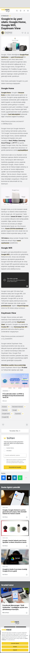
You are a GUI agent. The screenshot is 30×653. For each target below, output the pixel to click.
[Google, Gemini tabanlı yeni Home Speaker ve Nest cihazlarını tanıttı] (15, 528)
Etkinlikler (5, 15)
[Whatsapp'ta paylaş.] (20, 477)
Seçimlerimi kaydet (15, 467)
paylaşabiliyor (23, 150)
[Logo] (5, 10)
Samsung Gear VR (20, 327)
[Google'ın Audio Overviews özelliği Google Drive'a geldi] (15, 557)
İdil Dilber (5, 517)
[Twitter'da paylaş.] (9, 477)
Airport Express (22, 305)
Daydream (18, 413)
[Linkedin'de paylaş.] (15, 477)
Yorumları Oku (14, 431)
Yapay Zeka (5, 507)
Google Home (6, 413)
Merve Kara (5, 612)
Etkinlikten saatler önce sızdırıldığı (13, 365)
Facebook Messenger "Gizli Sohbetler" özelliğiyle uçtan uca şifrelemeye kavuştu (15, 607)
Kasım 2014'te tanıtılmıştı (14, 228)
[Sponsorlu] (15, 381)
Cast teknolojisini (14, 114)
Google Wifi (5, 254)
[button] (15, 196)
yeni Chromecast (17, 57)
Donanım (4, 406)
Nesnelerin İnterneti (17, 406)
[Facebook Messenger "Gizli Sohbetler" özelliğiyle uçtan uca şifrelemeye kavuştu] (15, 595)
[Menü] (28, 11)
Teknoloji (4, 410)
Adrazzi (4, 401)
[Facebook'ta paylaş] (4, 477)
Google (15, 410)
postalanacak (6, 305)
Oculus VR (4, 327)
